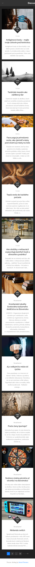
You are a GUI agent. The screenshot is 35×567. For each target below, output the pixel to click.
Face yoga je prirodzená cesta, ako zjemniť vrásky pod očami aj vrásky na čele (17, 140)
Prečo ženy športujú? (17, 426)
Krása (18, 134)
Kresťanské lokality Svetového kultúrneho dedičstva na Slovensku (17, 306)
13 (20, 554)
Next (24, 554)
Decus (31, 3)
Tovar (17, 36)
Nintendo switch (17, 530)
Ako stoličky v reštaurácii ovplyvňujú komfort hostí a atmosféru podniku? (17, 252)
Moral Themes (23, 562)
